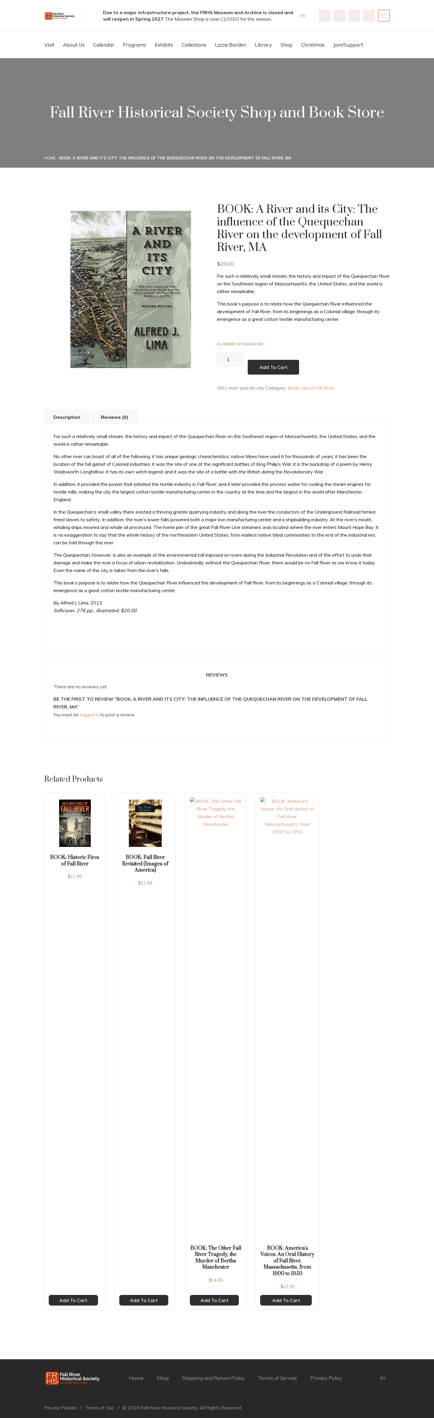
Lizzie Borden (230, 45)
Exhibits (164, 45)
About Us (74, 45)
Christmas (313, 45)
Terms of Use (99, 1408)
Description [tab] (66, 417)
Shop (286, 45)
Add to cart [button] (73, 1300)
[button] (305, 16)
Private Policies (60, 1408)
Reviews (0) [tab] (114, 417)
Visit (49, 45)
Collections (194, 45)
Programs (134, 45)
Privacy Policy (326, 1378)
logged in (89, 715)
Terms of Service (277, 1378)
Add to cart (273, 367)
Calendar (103, 45)
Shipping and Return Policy (213, 1378)
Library (263, 45)
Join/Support (348, 45)
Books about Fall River (311, 388)
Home (50, 158)
